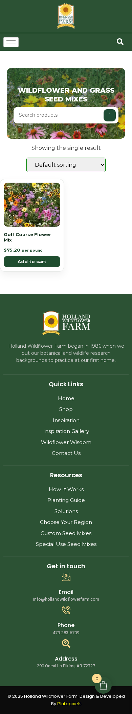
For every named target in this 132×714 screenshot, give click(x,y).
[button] (120, 41)
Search (110, 115)
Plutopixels (69, 703)
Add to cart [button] (32, 261)
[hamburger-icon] (11, 42)
